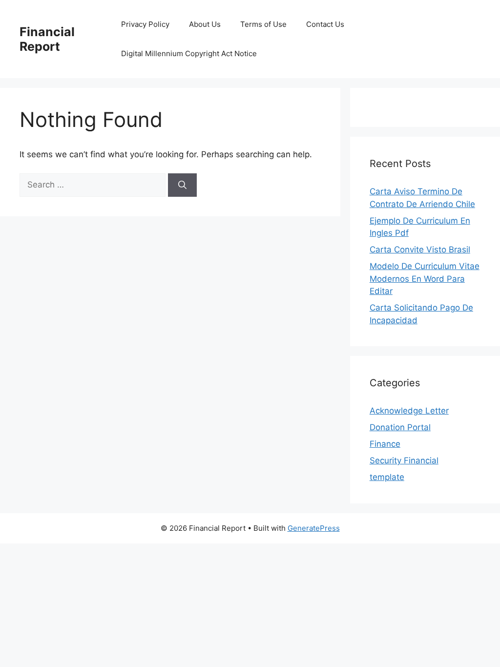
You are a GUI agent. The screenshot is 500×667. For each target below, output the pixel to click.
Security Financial (404, 460)
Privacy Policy (145, 24)
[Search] (182, 185)
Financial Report (47, 39)
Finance (385, 444)
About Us (205, 24)
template (387, 477)
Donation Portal (400, 427)
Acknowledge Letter (409, 411)
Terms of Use (263, 24)
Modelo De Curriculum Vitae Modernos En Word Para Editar (424, 278)
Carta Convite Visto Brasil (420, 249)
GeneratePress (314, 528)
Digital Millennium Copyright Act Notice (189, 53)
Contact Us (325, 24)
